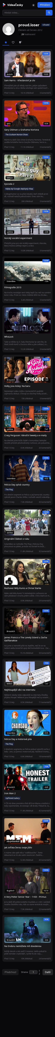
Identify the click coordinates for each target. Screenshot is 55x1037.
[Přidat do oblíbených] (8, 55)
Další (48, 972)
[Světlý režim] (33, 5)
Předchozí (10, 972)
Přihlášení (45, 4)
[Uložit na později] (13, 55)
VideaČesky (15, 5)
